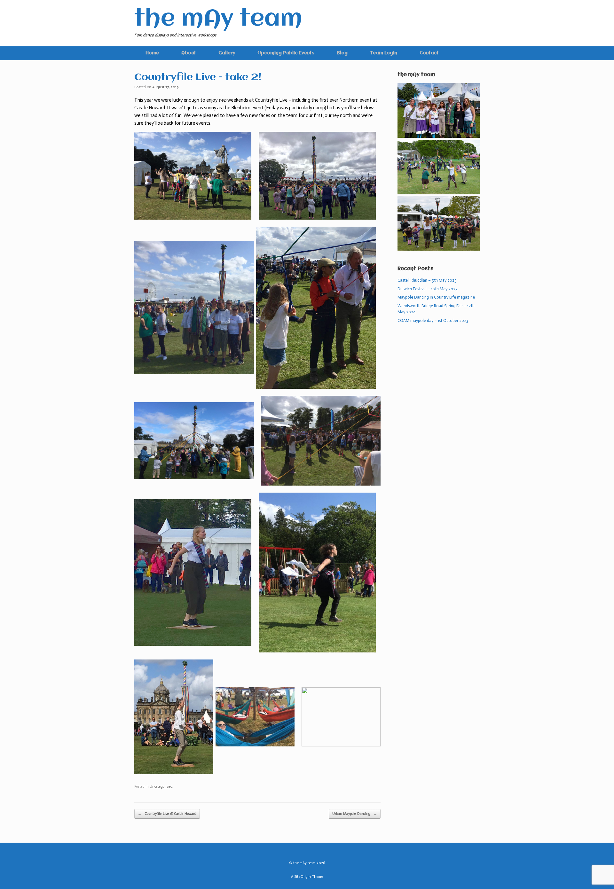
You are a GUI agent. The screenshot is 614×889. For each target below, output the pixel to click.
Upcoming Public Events (285, 53)
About (188, 53)
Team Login (383, 53)
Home (152, 53)
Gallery (226, 53)
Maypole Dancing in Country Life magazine (436, 297)
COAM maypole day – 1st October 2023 (433, 320)
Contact (429, 53)
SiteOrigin (302, 876)
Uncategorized (161, 786)
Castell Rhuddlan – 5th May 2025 (427, 280)
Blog (342, 53)
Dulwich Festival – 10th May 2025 (428, 288)
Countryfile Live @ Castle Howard (167, 814)
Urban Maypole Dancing (354, 814)
